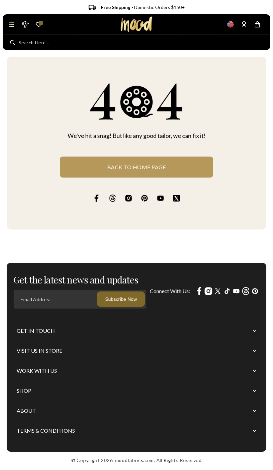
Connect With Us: (170, 291)
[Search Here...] (12, 42)
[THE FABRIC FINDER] (25, 24)
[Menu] (11, 24)
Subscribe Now (121, 299)
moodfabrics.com (134, 460)
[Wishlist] (38, 24)
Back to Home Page (136, 167)
